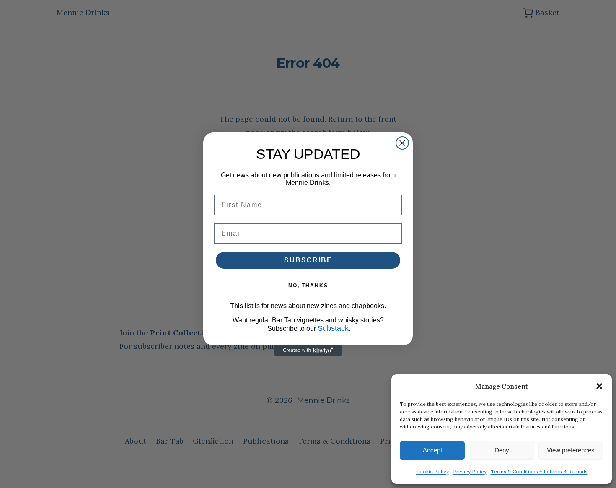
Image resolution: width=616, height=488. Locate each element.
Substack (333, 328)
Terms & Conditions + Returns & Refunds (539, 471)
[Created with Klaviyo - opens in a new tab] (308, 350)
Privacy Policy (470, 471)
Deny (501, 450)
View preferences (571, 450)
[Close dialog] (402, 143)
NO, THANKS (308, 285)
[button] (599, 386)
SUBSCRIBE (308, 260)
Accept (432, 450)
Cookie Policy (432, 471)
